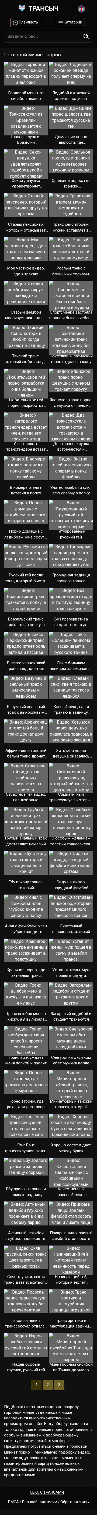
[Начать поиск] (86, 36)
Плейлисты (28, 22)
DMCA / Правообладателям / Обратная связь (48, 1502)
